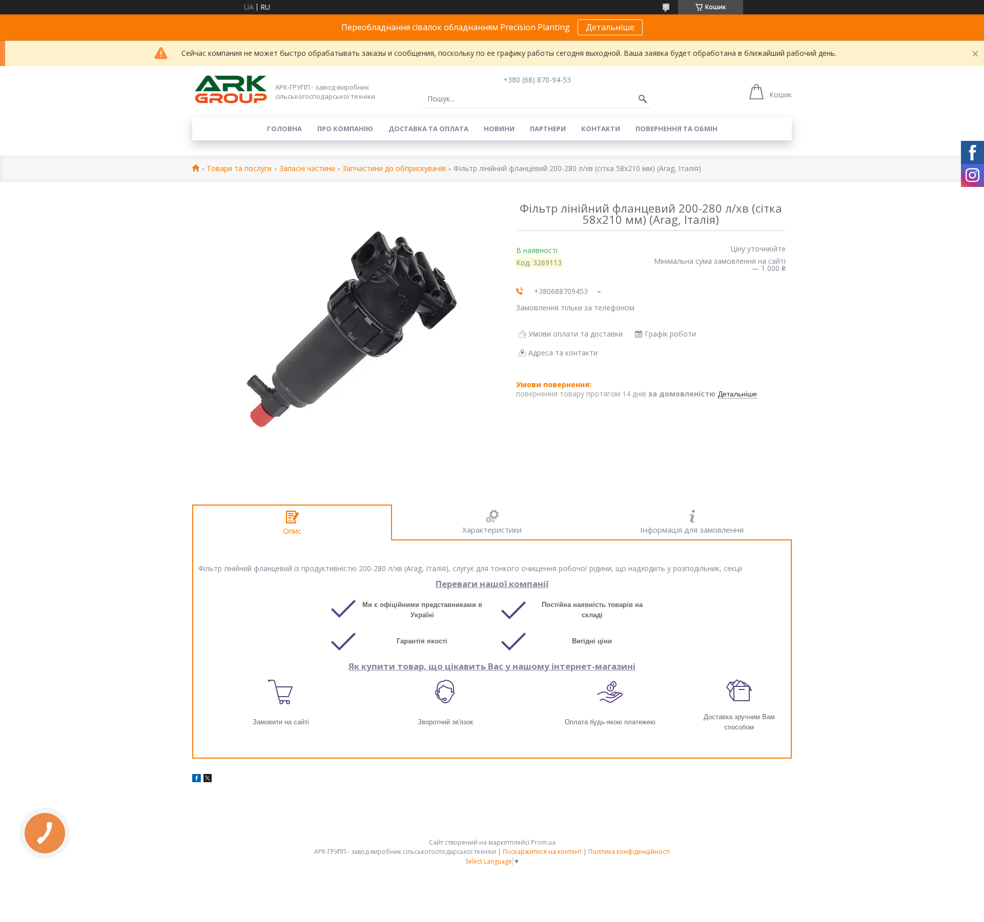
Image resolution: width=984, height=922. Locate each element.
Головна (284, 128)
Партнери (548, 128)
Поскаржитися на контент (542, 851)
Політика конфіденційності (629, 851)
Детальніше (610, 27)
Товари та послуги (239, 168)
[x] (207, 779)
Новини (499, 128)
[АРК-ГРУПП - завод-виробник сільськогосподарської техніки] (230, 90)
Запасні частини (307, 168)
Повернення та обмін (676, 128)
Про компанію (345, 128)
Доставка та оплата (428, 128)
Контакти (600, 128)
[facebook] (196, 779)
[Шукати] (642, 99)
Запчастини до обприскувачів (394, 168)
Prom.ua (543, 842)
